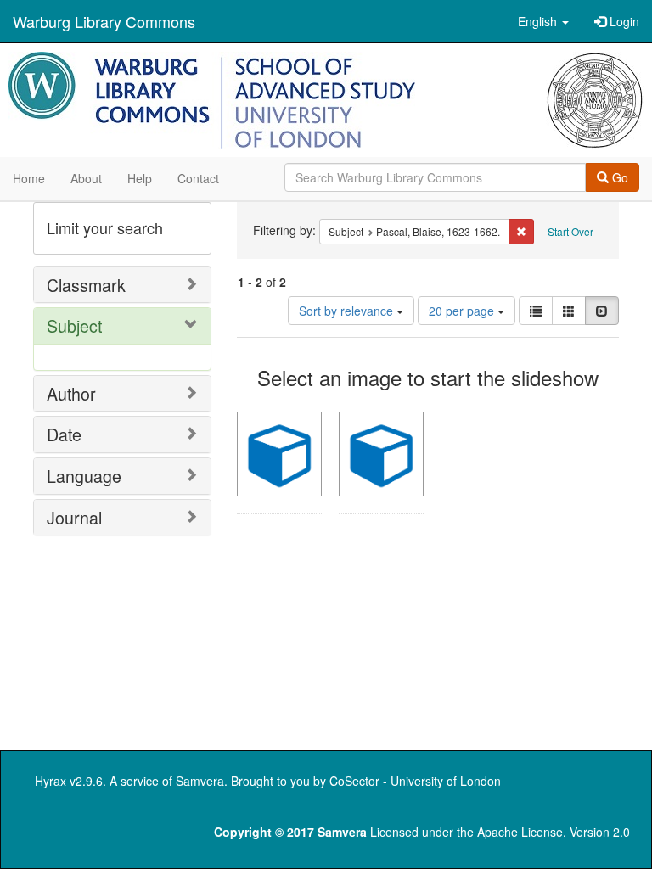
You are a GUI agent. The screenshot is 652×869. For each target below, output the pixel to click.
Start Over (570, 231)
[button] (543, 21)
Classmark (86, 284)
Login (622, 21)
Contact (198, 178)
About (86, 178)
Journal (74, 517)
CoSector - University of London (415, 780)
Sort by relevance (347, 310)
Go (618, 177)
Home (29, 178)
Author (71, 393)
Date (64, 434)
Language (84, 475)
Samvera (200, 780)
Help (139, 178)
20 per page (463, 310)
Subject (74, 325)
